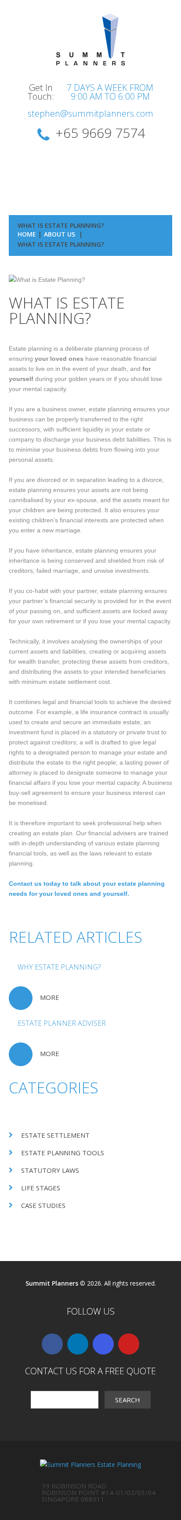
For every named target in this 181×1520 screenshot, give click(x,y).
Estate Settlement (55, 1135)
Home (27, 234)
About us (59, 234)
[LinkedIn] (77, 1344)
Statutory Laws (50, 1170)
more (49, 997)
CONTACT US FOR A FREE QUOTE (90, 1371)
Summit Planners (51, 1283)
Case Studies (43, 1205)
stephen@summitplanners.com (90, 113)
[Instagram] (103, 1344)
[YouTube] (128, 1344)
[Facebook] (52, 1344)
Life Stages (40, 1187)
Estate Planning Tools (62, 1152)
